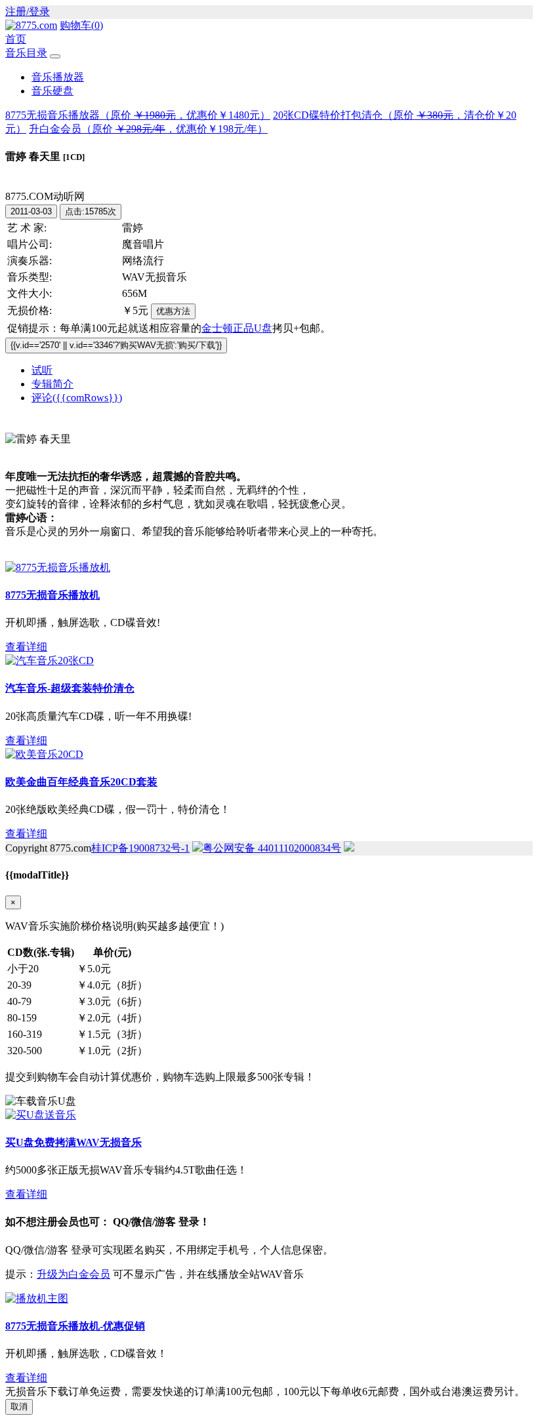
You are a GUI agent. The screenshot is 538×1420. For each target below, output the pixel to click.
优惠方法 (173, 311)
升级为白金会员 (73, 1274)
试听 (41, 370)
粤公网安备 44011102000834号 (272, 848)
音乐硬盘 (52, 90)
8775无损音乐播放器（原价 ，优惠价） (137, 115)
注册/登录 (27, 11)
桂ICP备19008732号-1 (140, 848)
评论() (76, 397)
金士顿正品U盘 (236, 328)
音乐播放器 (57, 77)
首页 (15, 39)
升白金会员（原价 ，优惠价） (148, 128)
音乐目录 (26, 52)
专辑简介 (52, 383)
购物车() (81, 25)
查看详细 (26, 646)
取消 (19, 1406)
